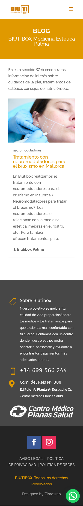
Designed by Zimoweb (41, 494)
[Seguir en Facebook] (34, 442)
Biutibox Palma (30, 249)
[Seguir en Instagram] (49, 442)
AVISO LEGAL (31, 458)
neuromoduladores (27, 150)
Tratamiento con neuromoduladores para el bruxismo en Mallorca (39, 161)
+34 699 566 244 (43, 370)
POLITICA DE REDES (57, 465)
